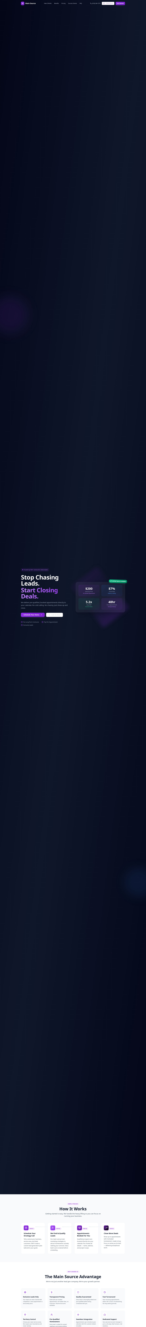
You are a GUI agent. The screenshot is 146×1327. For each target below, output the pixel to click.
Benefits (56, 3)
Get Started (120, 3)
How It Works (48, 3)
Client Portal (109, 3)
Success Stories (72, 3)
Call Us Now (56, 615)
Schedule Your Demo (31, 615)
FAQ (81, 3)
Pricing (63, 3)
